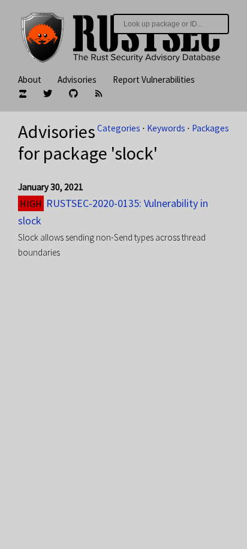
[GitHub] (73, 94)
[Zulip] (22, 94)
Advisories (77, 79)
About (29, 79)
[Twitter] (47, 94)
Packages (210, 128)
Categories (118, 128)
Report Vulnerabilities (154, 79)
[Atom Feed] (98, 94)
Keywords (166, 128)
